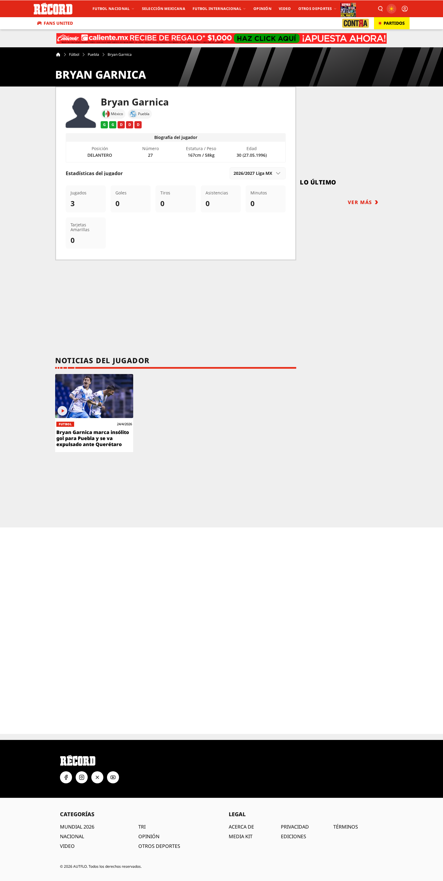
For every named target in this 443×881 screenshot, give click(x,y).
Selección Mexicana (163, 8)
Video (285, 8)
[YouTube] (113, 762)
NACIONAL (72, 820)
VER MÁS (360, 202)
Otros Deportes (315, 8)
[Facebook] (66, 762)
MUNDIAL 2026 (77, 811)
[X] (97, 762)
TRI (142, 811)
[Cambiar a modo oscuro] (391, 9)
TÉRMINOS (345, 811)
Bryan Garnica (120, 54)
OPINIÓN (148, 820)
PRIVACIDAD (295, 811)
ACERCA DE (241, 811)
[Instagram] (82, 762)
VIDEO (67, 830)
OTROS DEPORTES (159, 830)
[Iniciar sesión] (405, 9)
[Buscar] (380, 9)
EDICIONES (293, 820)
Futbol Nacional (111, 8)
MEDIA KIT (241, 820)
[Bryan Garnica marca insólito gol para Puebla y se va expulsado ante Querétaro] (94, 413)
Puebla (93, 54)
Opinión (262, 8)
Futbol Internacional (217, 8)
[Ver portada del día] (348, 8)
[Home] (58, 54)
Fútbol (74, 54)
